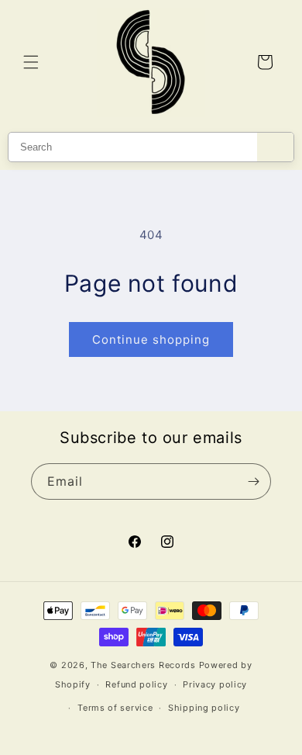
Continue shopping (151, 339)
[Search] (275, 147)
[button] (31, 62)
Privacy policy (215, 684)
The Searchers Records (143, 665)
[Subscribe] (253, 481)
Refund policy (136, 684)
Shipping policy (204, 707)
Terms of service (115, 707)
